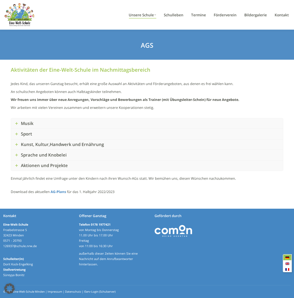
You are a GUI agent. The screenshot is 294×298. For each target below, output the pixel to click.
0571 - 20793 (12, 241)
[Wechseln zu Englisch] (287, 263)
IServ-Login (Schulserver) (100, 291)
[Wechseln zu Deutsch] (287, 257)
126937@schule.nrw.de (20, 246)
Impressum (55, 291)
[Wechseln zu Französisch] (287, 269)
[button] (9, 288)
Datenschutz (73, 291)
